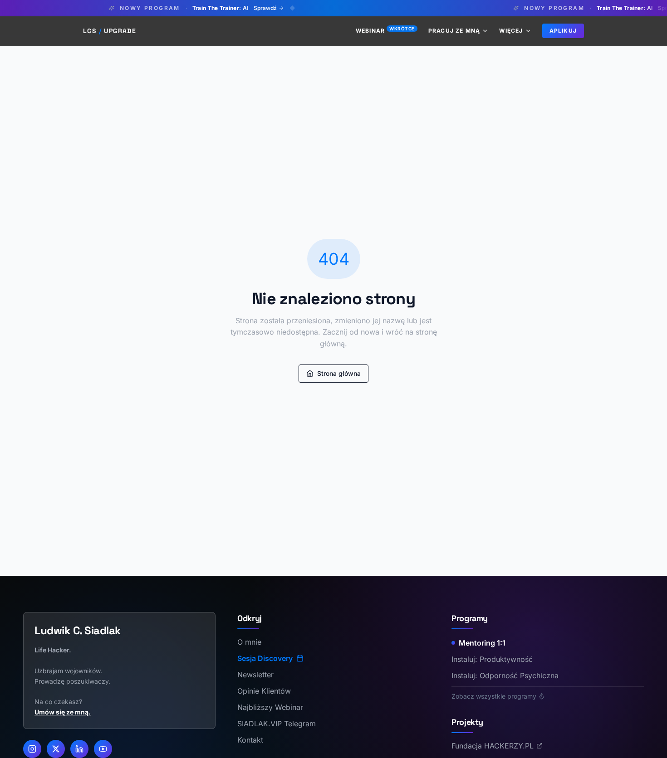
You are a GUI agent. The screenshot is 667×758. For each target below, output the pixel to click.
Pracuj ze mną (454, 30)
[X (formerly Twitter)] (56, 749)
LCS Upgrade (109, 31)
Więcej (511, 30)
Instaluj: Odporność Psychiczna (505, 675)
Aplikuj (563, 30)
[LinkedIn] (79, 749)
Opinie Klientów (264, 690)
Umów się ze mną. (62, 712)
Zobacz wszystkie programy (493, 696)
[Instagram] (32, 749)
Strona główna (339, 373)
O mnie (249, 641)
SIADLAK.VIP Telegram (276, 723)
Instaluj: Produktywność (492, 659)
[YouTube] (103, 749)
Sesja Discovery (265, 658)
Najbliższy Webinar (270, 707)
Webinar (385, 30)
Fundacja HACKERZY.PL (492, 745)
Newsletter (255, 674)
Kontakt (250, 739)
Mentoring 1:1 (482, 642)
